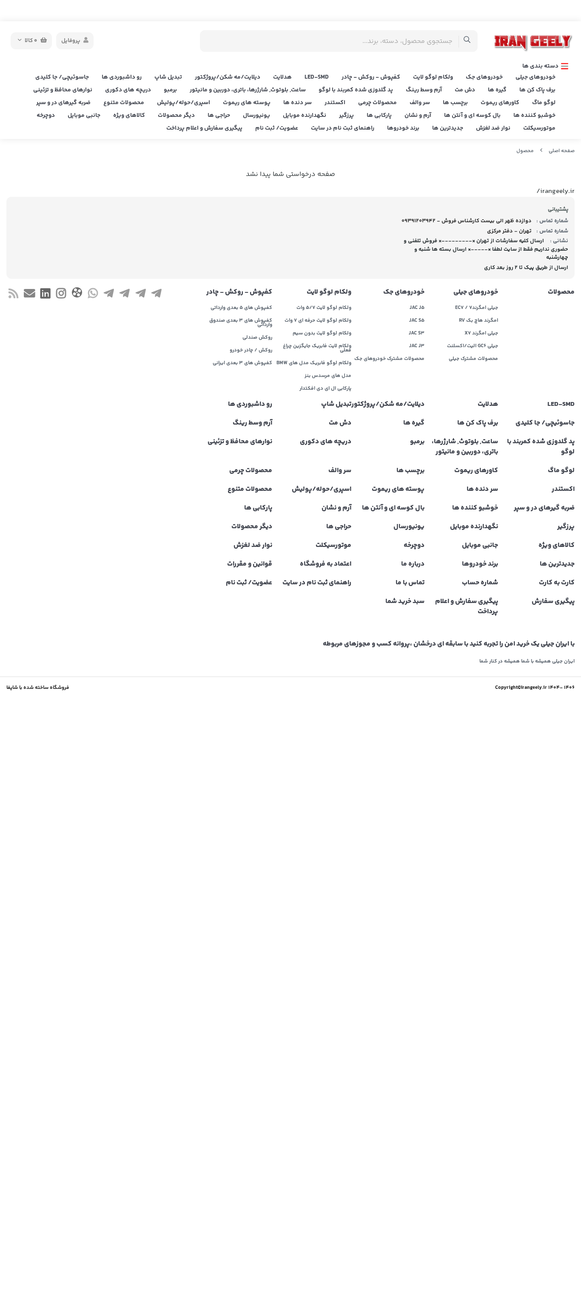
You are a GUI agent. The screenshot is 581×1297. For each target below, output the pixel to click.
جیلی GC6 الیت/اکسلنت (472, 346)
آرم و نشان (417, 115)
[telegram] (156, 295)
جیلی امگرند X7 (481, 333)
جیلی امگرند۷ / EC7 (476, 308)
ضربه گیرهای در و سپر (63, 103)
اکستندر (335, 103)
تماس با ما (410, 583)
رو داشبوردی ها (122, 77)
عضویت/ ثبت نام (276, 128)
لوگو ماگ (543, 103)
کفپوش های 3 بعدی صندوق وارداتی (240, 323)
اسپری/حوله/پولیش (183, 103)
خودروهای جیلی (535, 77)
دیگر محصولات (176, 115)
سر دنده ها (297, 103)
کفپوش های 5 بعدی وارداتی (241, 308)
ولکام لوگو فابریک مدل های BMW (313, 363)
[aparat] (77, 294)
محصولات (561, 292)
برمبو (170, 90)
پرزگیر (346, 115)
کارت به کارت (557, 583)
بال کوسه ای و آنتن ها (472, 115)
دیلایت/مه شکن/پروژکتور (227, 77)
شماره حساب (480, 583)
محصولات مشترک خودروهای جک (389, 359)
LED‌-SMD (317, 77)
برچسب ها (455, 103)
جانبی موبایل (84, 115)
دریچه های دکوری (128, 90)
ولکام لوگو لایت (433, 77)
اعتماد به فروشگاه (325, 564)
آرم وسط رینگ (424, 90)
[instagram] (61, 295)
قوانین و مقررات (249, 564)
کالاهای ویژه (129, 115)
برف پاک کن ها (537, 90)
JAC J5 (417, 308)
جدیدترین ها (447, 128)
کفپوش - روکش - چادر (371, 77)
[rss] (13, 295)
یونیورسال (256, 115)
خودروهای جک (484, 77)
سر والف (420, 103)
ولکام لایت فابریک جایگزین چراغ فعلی (317, 348)
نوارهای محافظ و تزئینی (62, 90)
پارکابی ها (379, 115)
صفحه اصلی (562, 151)
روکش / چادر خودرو (251, 350)
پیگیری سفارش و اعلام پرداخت (204, 128)
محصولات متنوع (123, 103)
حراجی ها (219, 115)
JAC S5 (416, 321)
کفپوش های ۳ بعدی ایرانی (242, 363)
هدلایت (282, 77)
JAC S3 (416, 333)
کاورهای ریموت (500, 103)
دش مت (465, 90)
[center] (467, 41)
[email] (29, 295)
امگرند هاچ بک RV (478, 321)
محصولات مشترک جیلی (473, 359)
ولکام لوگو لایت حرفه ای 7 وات (318, 321)
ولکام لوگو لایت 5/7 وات (323, 308)
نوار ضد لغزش (493, 128)
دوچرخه (46, 115)
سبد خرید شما (404, 602)
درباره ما (412, 564)
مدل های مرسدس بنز (328, 376)
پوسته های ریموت (247, 103)
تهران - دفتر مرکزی (509, 231)
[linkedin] (45, 295)
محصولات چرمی (377, 103)
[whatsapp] (93, 295)
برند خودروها (403, 128)
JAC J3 (416, 346)
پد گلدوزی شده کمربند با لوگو (356, 90)
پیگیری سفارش (553, 602)
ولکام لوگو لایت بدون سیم (322, 333)
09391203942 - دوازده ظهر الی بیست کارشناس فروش (467, 221)
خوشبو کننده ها (534, 115)
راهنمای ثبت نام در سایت (342, 128)
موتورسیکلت (539, 128)
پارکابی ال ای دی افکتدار (325, 389)
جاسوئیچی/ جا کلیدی (62, 77)
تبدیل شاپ (168, 77)
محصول (525, 151)
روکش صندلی (257, 338)
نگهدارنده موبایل (304, 115)
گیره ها (497, 90)
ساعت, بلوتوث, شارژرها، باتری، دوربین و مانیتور (248, 90)
